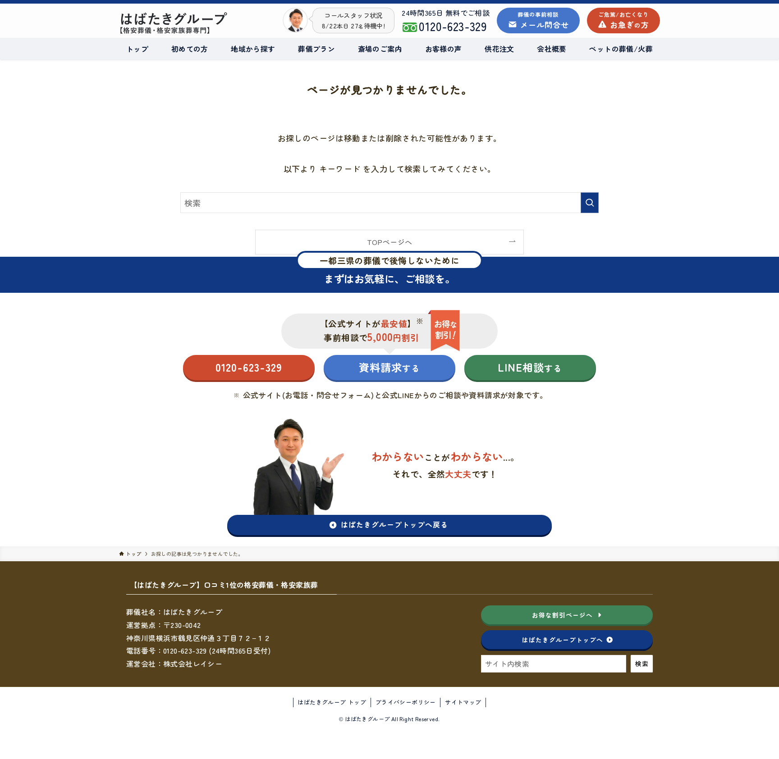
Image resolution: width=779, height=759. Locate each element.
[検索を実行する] (590, 202)
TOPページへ (389, 241)
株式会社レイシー (192, 663)
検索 (641, 663)
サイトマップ (463, 702)
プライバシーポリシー (406, 702)
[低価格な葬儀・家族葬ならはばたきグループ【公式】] (187, 23)
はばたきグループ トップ (332, 702)
